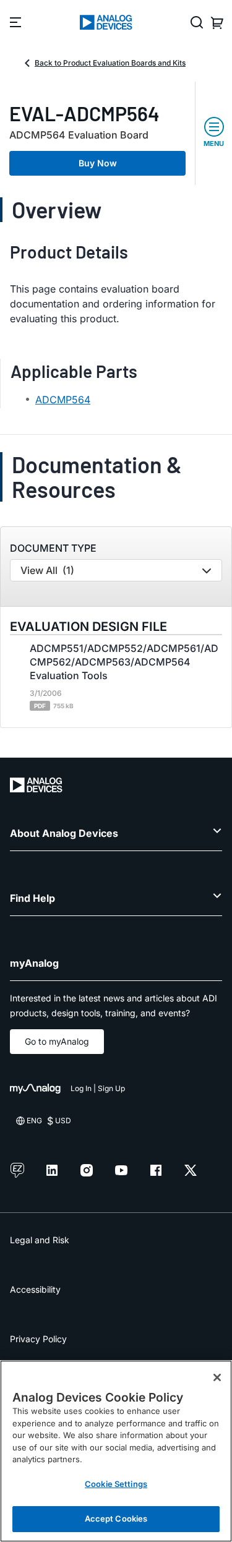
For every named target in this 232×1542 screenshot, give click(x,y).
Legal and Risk (39, 1240)
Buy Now (98, 163)
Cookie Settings (116, 1484)
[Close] (217, 1377)
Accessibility (35, 1289)
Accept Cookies (116, 1518)
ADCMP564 (62, 399)
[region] (116, 1451)
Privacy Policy (38, 1339)
